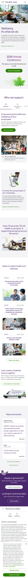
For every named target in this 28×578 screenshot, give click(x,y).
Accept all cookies (14, 575)
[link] (8, 46)
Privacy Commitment (10, 566)
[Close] (26, 544)
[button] (25, 2)
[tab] (6, 106)
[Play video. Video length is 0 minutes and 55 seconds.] (14, 244)
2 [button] (18, 233)
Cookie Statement (17, 564)
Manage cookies (14, 570)
